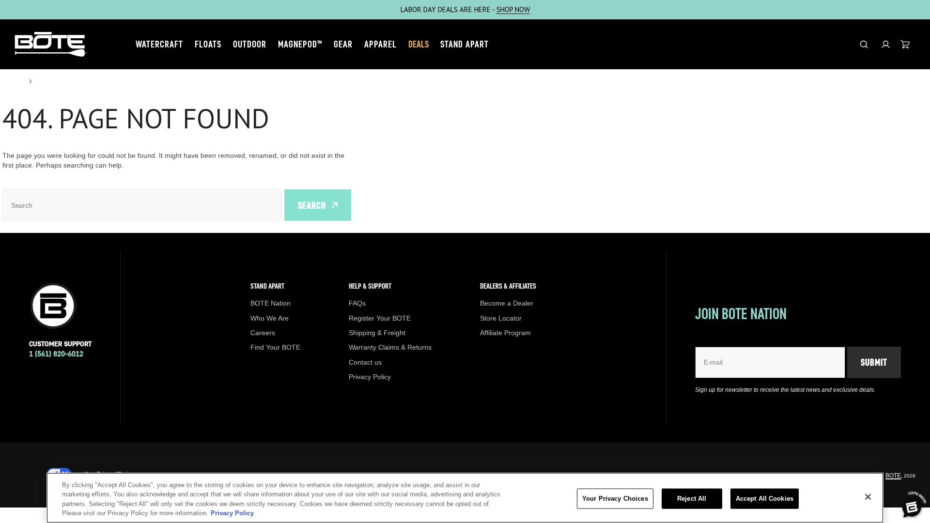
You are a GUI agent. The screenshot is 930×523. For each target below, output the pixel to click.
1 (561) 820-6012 (56, 353)
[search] (863, 44)
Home (12, 81)
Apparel (380, 44)
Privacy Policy (232, 513)
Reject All (691, 498)
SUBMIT (874, 362)
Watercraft (159, 44)
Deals (418, 44)
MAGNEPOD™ (300, 44)
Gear (343, 44)
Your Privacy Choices (615, 498)
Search (312, 205)
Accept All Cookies (764, 498)
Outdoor (249, 44)
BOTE (893, 475)
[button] (885, 44)
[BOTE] (51, 44)
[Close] (868, 497)
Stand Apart (464, 44)
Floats (208, 44)
